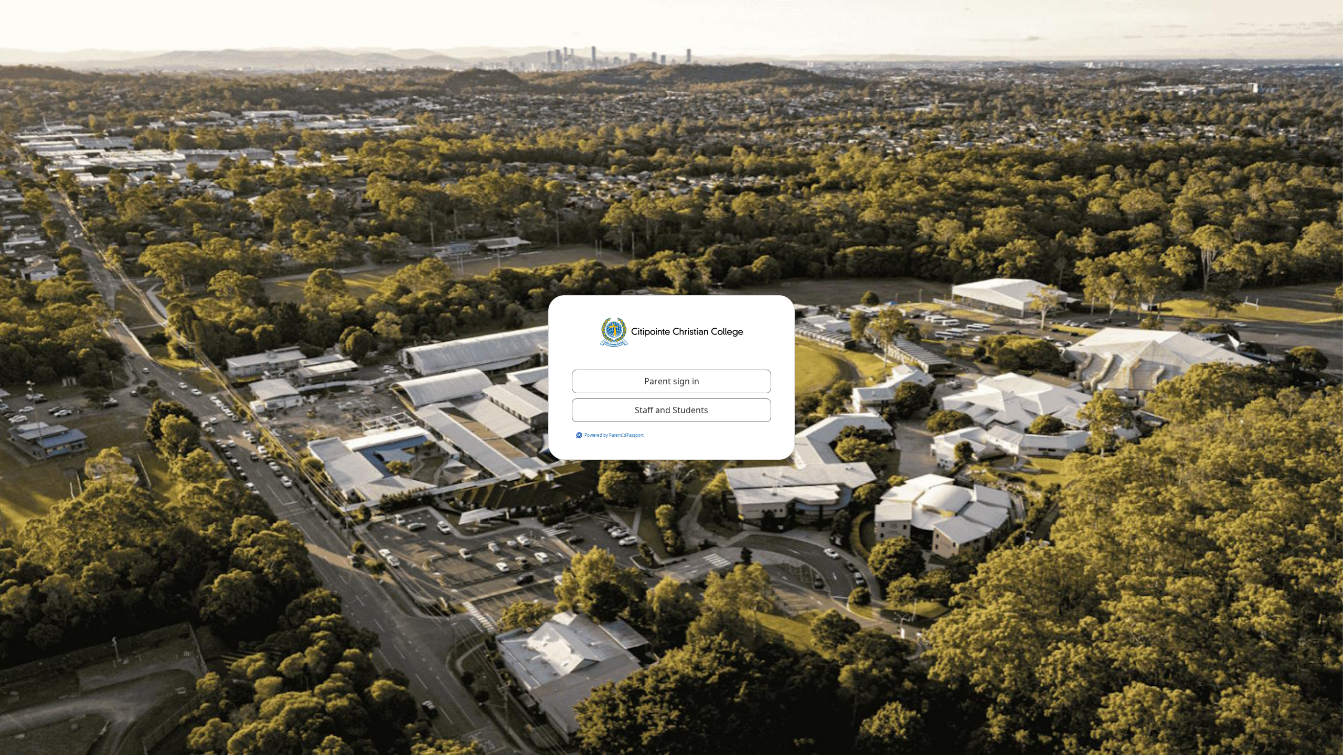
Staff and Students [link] (671, 410)
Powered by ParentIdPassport (614, 435)
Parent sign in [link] (671, 381)
